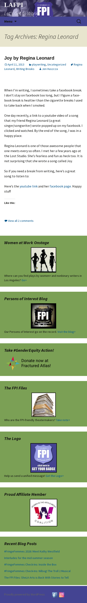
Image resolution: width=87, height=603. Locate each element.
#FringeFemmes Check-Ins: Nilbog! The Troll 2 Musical (37, 571)
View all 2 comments (21, 221)
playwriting (39, 64)
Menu (8, 21)
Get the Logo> (55, 476)
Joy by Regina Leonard (29, 58)
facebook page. (61, 186)
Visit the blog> (66, 332)
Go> (24, 280)
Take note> (63, 420)
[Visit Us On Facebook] (54, 594)
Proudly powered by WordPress (24, 594)
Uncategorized (56, 64)
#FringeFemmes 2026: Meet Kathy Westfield (32, 551)
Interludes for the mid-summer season (28, 558)
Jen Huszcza (50, 69)
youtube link (29, 186)
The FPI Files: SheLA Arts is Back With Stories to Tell (36, 577)
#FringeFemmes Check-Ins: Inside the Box (30, 564)
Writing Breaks (25, 69)
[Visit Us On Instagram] (61, 594)
